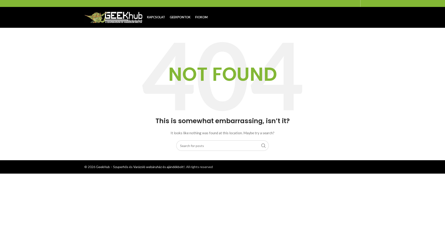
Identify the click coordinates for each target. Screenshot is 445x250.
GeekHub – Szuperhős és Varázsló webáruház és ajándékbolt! (140, 167)
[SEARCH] (263, 145)
